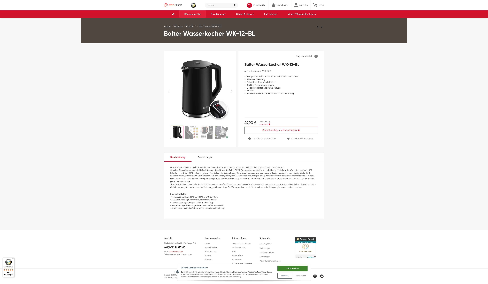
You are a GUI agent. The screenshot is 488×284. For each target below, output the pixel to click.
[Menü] (12, 259)
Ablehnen (284, 276)
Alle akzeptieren (292, 268)
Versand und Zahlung (241, 243)
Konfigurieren (301, 276)
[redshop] (173, 5)
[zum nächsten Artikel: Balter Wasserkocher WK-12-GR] (322, 27)
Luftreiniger (270, 14)
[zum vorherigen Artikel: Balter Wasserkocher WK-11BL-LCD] (317, 27)
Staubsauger (218, 14)
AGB (234, 251)
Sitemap (208, 259)
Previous (169, 90)
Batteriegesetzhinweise (242, 263)
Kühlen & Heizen (245, 14)
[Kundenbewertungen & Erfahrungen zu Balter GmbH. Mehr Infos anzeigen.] (305, 247)
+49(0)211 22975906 (174, 247)
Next (230, 90)
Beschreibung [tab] (177, 157)
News (207, 243)
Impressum (237, 259)
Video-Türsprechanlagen (302, 14)
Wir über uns (210, 251)
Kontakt (208, 255)
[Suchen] (234, 5)
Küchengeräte (192, 14)
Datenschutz (237, 255)
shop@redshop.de (176, 251)
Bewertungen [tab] (205, 157)
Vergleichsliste (211, 247)
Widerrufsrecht (238, 247)
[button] (301, 5)
